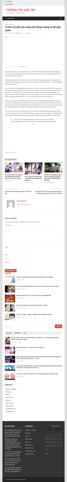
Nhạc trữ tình (9, 403)
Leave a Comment (25, 33)
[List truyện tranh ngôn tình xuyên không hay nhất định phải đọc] (33, 174)
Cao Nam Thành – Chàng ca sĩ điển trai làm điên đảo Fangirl (34, 314)
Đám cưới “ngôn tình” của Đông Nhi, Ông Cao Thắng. (32, 305)
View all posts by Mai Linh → (24, 204)
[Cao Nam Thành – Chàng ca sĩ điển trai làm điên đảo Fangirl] (10, 320)
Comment (8, 225)
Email (7, 254)
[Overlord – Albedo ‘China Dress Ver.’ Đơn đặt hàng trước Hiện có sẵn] (10, 379)
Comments (17, 333)
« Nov (46, 453)
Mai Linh (18, 33)
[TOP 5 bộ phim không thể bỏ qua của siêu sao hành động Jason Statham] (10, 292)
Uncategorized (10, 411)
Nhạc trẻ (8, 400)
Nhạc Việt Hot (10, 406)
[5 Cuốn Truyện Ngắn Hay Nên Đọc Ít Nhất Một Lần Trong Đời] (10, 283)
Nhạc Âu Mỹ (9, 397)
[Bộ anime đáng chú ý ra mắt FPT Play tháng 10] (10, 353)
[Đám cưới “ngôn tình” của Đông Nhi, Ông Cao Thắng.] (10, 311)
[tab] (9, 333)
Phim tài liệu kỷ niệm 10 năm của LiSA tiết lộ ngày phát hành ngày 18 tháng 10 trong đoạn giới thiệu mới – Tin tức (38, 357)
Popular (9, 333)
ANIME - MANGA (8, 24)
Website (7, 262)
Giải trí (8, 394)
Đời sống (8, 392)
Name (7, 247)
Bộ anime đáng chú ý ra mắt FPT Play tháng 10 (30, 347)
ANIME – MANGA (11, 389)
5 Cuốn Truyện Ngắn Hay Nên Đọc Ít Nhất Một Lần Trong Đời (34, 277)
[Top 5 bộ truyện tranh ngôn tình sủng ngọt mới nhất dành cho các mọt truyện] (14, 173)
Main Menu (11, 18)
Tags (24, 333)
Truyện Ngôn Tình (11, 408)
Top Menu (8, 1)
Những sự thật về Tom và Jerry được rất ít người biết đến (33, 295)
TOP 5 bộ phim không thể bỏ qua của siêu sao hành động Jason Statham (37, 286)
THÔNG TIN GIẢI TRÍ (20, 10)
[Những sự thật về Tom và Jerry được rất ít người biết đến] (10, 302)
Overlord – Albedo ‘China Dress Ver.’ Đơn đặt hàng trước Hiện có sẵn (37, 373)
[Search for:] (33, 326)
